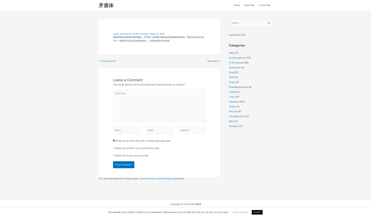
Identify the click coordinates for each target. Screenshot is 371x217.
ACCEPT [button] (257, 212)
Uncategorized (236, 116)
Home (237, 5)
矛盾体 (106, 5)
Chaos (232, 82)
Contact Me (264, 5)
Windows (233, 126)
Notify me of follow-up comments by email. (137, 148)
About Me (249, 5)
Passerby (234, 101)
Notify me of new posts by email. (132, 155)
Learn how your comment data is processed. (162, 178)
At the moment (140, 33)
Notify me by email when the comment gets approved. (143, 140)
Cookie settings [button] (240, 212)
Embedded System (238, 87)
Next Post (213, 61)
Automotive (235, 67)
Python (232, 106)
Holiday (233, 91)
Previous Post (107, 61)
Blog (231, 72)
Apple (232, 52)
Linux (231, 96)
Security (233, 111)
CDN (231, 77)
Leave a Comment (122, 33)
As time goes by (237, 57)
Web (231, 121)
